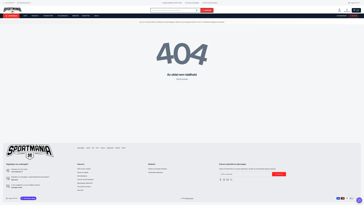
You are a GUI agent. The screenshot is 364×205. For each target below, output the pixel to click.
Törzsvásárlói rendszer (84, 186)
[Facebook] (220, 180)
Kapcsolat (14, 180)
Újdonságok (80, 148)
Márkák (117, 148)
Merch (124, 148)
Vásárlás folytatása (182, 79)
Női (93, 148)
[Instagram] (224, 180)
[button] (354, 3)
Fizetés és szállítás (82, 172)
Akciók (88, 148)
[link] (75, 15)
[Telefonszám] (231, 180)
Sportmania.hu (189, 198)
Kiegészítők (110, 148)
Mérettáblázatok (82, 176)
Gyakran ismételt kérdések (85, 179)
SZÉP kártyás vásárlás (84, 169)
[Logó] (12, 10)
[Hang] (196, 10)
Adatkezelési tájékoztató (155, 172)
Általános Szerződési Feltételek (157, 169)
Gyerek (102, 148)
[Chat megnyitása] (359, 200)
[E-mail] (228, 180)
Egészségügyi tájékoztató (85, 183)
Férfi (97, 148)
